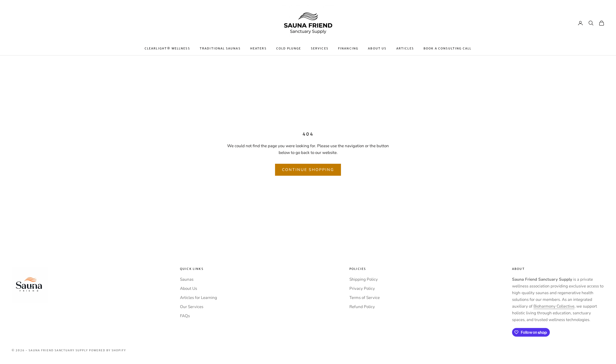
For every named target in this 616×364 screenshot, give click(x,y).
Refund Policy (362, 306)
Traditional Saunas (220, 48)
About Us (377, 48)
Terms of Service (364, 297)
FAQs (185, 316)
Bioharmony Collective (553, 306)
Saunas (186, 279)
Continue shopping (308, 169)
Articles (405, 48)
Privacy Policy (362, 288)
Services (319, 48)
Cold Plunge (288, 48)
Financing (348, 48)
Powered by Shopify (107, 350)
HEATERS (258, 48)
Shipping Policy (363, 279)
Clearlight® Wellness (167, 48)
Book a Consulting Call (448, 48)
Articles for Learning (198, 297)
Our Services (191, 306)
